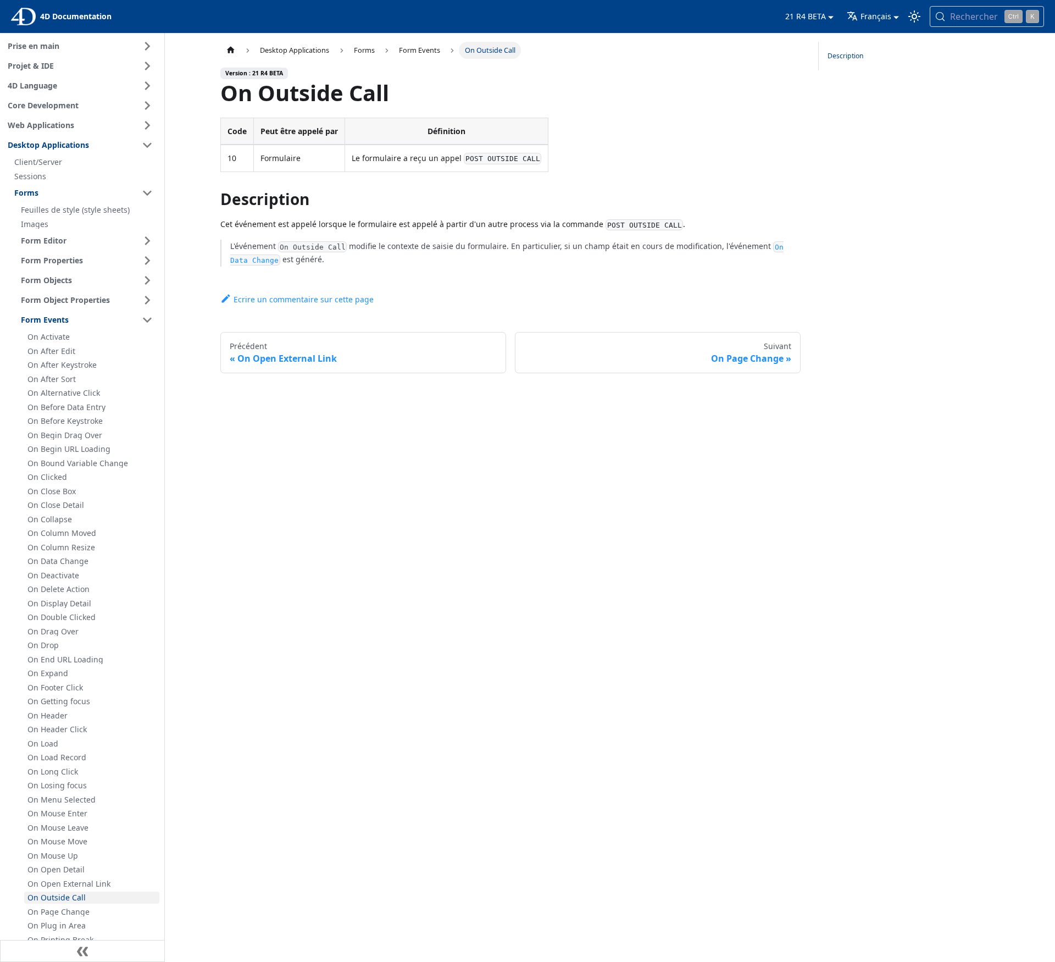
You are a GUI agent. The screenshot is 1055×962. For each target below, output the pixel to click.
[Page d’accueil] (230, 50)
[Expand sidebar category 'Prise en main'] (147, 46)
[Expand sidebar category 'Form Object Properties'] (147, 300)
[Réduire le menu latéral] (82, 951)
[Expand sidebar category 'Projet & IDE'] (147, 66)
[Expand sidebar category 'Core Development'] (147, 105)
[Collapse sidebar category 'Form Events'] (147, 320)
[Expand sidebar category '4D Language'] (147, 86)
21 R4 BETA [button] (805, 16)
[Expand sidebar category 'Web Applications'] (147, 125)
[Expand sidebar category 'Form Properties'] (147, 260)
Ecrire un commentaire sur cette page (304, 299)
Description (846, 55)
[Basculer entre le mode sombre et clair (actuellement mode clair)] (914, 16)
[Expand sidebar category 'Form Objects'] (147, 280)
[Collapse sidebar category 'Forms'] (147, 193)
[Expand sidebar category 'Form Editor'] (147, 241)
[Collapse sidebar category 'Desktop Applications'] (147, 145)
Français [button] (875, 16)
